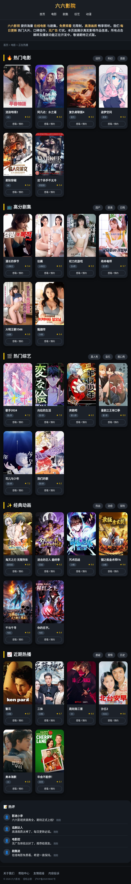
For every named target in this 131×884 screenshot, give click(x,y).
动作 (98, 58)
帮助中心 (23, 873)
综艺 (77, 14)
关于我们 (8, 873)
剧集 (65, 14)
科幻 (110, 58)
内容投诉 (53, 873)
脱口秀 (121, 356)
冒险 (122, 505)
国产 (98, 207)
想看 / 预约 (17, 123)
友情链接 (38, 873)
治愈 (110, 505)
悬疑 (98, 655)
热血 (98, 505)
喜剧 (122, 58)
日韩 (122, 207)
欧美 (110, 207)
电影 (54, 14)
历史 (122, 655)
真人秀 (94, 356)
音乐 (107, 356)
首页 (42, 14)
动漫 (88, 14)
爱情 (110, 655)
